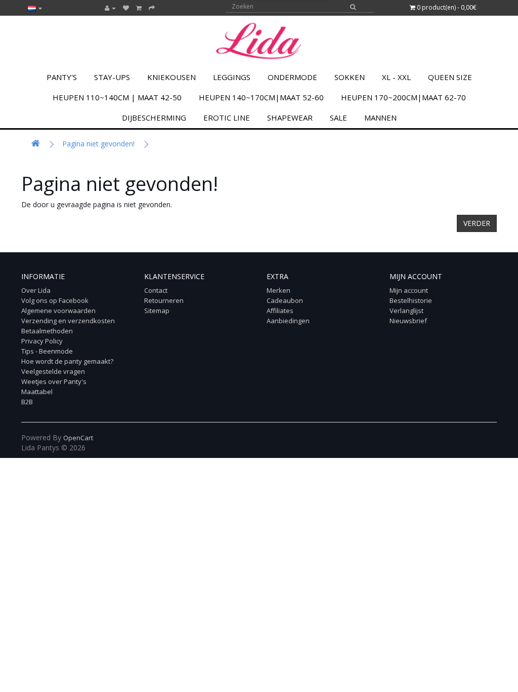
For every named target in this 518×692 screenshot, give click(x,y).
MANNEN (380, 117)
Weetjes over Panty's (54, 381)
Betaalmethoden (47, 330)
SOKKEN (349, 77)
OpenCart (78, 437)
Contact (155, 290)
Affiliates (280, 310)
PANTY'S (62, 77)
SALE (338, 117)
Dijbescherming (154, 117)
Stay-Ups (112, 77)
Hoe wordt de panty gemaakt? (67, 361)
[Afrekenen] (152, 8)
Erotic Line (226, 117)
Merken (278, 290)
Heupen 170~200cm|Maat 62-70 (403, 97)
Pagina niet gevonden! (98, 143)
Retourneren (164, 300)
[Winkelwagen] (139, 8)
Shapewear (290, 117)
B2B (27, 401)
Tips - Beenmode (47, 351)
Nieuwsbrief (408, 320)
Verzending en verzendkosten (68, 320)
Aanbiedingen (288, 320)
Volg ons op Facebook (55, 300)
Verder (476, 223)
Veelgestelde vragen (53, 371)
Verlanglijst (406, 310)
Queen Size (450, 77)
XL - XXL (396, 77)
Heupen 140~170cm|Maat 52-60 (261, 97)
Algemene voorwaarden (58, 310)
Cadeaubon (285, 300)
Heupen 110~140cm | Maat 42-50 (117, 97)
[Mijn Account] (110, 8)
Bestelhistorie (411, 300)
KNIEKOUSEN (171, 77)
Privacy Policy (42, 340)
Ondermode (292, 77)
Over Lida (36, 290)
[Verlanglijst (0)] (126, 8)
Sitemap (156, 310)
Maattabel (37, 391)
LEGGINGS (231, 77)
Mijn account (409, 290)
